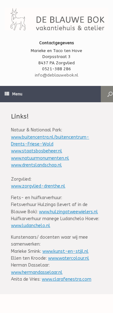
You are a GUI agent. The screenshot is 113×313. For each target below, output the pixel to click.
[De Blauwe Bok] (56, 19)
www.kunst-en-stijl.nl (65, 251)
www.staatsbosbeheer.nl (36, 151)
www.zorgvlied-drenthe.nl (38, 186)
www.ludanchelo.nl (30, 225)
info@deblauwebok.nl (56, 75)
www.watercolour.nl (68, 258)
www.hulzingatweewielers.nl (68, 212)
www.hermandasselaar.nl (36, 272)
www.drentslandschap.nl (36, 165)
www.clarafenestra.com (66, 279)
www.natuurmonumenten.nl (40, 158)
